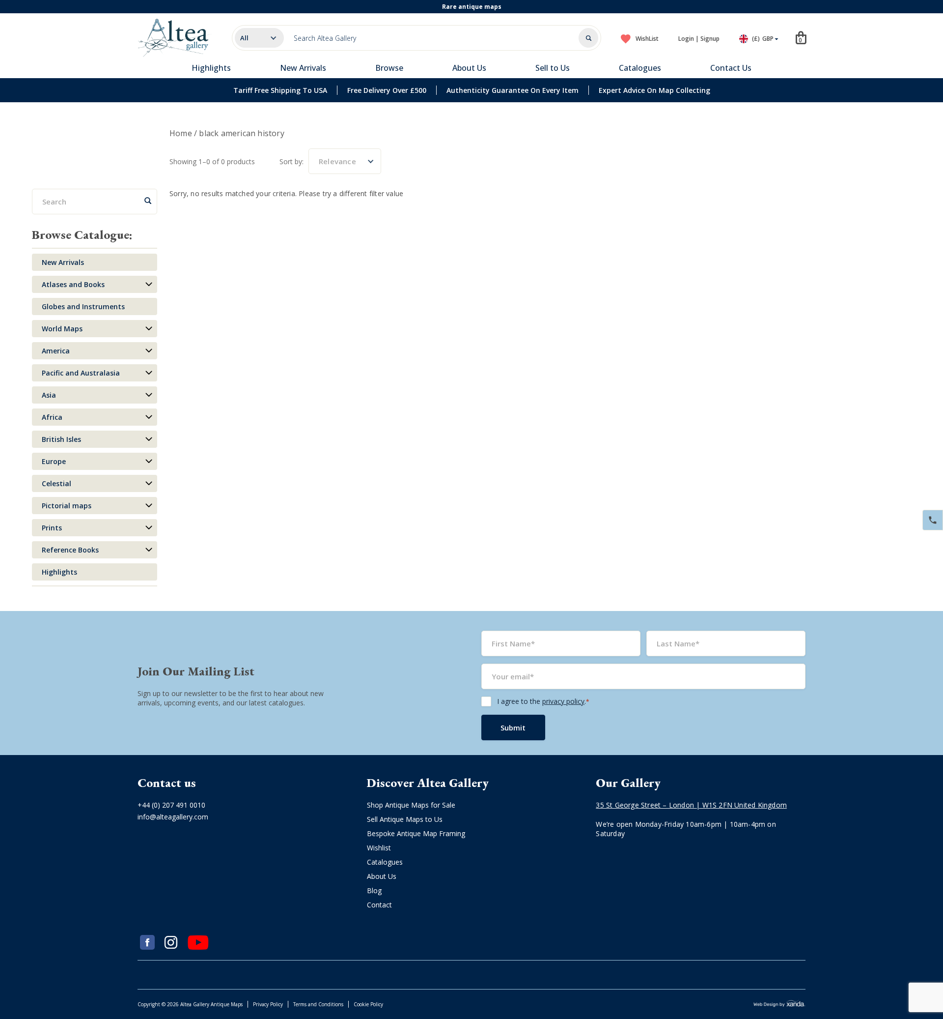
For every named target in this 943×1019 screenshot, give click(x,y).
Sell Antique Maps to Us (405, 819)
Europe (54, 461)
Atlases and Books (73, 284)
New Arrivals (303, 67)
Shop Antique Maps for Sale (411, 805)
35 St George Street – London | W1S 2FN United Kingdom (691, 805)
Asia (49, 395)
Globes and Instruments (83, 306)
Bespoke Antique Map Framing (416, 833)
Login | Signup (699, 38)
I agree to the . (543, 701)
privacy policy (563, 701)
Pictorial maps (66, 505)
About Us (469, 67)
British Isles (61, 439)
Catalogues (640, 67)
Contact (379, 904)
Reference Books (70, 549)
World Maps (62, 328)
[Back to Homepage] (175, 38)
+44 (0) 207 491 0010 (171, 805)
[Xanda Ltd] (779, 1004)
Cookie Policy (368, 1004)
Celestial (56, 483)
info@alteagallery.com (173, 816)
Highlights (211, 67)
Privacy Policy (268, 1004)
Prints (52, 527)
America (56, 350)
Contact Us (730, 67)
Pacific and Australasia (81, 373)
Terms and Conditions (318, 1004)
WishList (647, 38)
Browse (389, 67)
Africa (52, 417)
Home (180, 133)
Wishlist (379, 847)
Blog (374, 890)
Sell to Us (552, 67)
